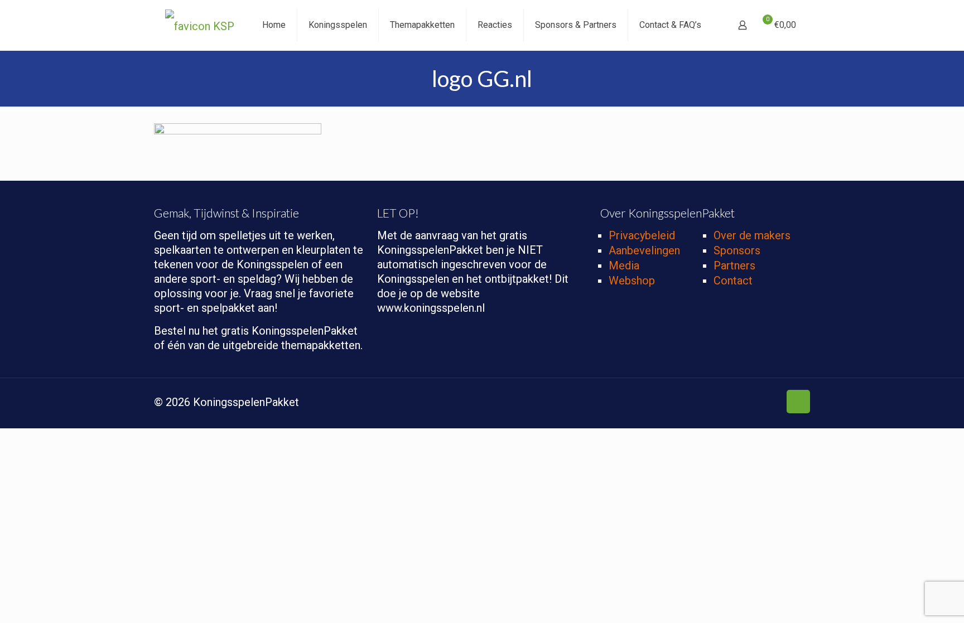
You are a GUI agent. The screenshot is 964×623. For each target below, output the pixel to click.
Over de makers (752, 235)
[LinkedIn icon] (771, 403)
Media (624, 265)
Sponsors (737, 250)
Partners (734, 265)
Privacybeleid (642, 235)
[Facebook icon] (712, 403)
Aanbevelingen (644, 250)
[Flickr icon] (759, 403)
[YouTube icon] (748, 403)
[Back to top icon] (798, 401)
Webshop (632, 280)
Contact (733, 280)
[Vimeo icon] (736, 403)
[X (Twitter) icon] (724, 403)
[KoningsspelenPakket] (199, 25)
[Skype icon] (701, 403)
